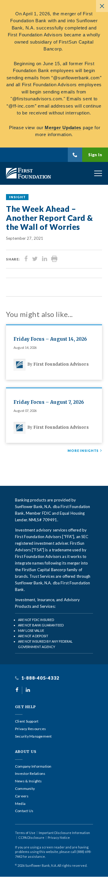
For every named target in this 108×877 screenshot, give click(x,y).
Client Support (26, 721)
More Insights (83, 450)
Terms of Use (25, 833)
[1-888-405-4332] (75, 155)
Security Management (33, 736)
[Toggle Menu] (98, 173)
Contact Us (24, 811)
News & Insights (28, 781)
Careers (22, 796)
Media (20, 804)
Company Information (33, 766)
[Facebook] (26, 259)
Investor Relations (30, 774)
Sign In (95, 154)
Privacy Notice (59, 837)
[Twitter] (35, 259)
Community (25, 789)
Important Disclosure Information (64, 833)
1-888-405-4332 (39, 678)
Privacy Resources (30, 729)
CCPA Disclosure (31, 837)
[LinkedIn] (44, 259)
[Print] (54, 259)
